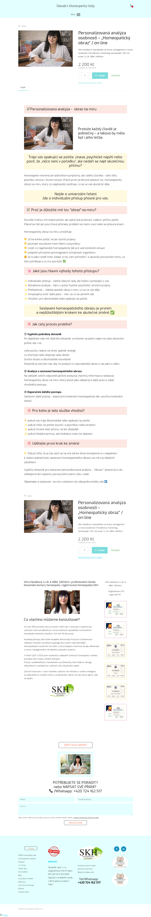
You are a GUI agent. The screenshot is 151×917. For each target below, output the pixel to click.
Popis (23, 87)
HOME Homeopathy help (27, 855)
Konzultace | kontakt (25, 879)
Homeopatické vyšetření (27, 859)
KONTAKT (52, 861)
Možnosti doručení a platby (90, 82)
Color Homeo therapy (26, 885)
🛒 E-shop (22, 865)
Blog (19, 875)
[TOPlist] (4, 915)
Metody (21, 889)
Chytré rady (22, 869)
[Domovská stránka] (19, 26)
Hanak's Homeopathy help (75, 5)
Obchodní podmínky (85, 869)
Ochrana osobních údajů (86, 866)
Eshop (24, 26)
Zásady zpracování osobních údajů (86, 818)
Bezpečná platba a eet (86, 872)
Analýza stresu (23, 892)
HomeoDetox (23, 872)
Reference (22, 882)
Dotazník (21, 862)
